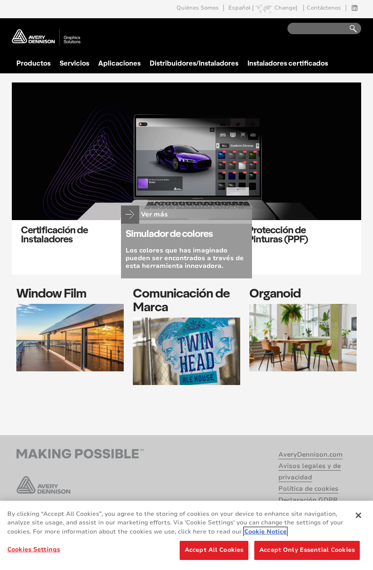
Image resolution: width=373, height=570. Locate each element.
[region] (186, 535)
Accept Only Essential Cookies (307, 550)
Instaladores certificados (287, 63)
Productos (33, 63)
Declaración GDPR (308, 500)
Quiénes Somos (197, 8)
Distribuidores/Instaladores (194, 63)
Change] (285, 8)
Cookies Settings (33, 549)
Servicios (74, 63)
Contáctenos (324, 8)
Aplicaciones (119, 63)
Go (349, 29)
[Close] (358, 515)
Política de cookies (308, 488)
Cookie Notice (265, 532)
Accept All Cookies (214, 550)
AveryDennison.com (310, 454)
